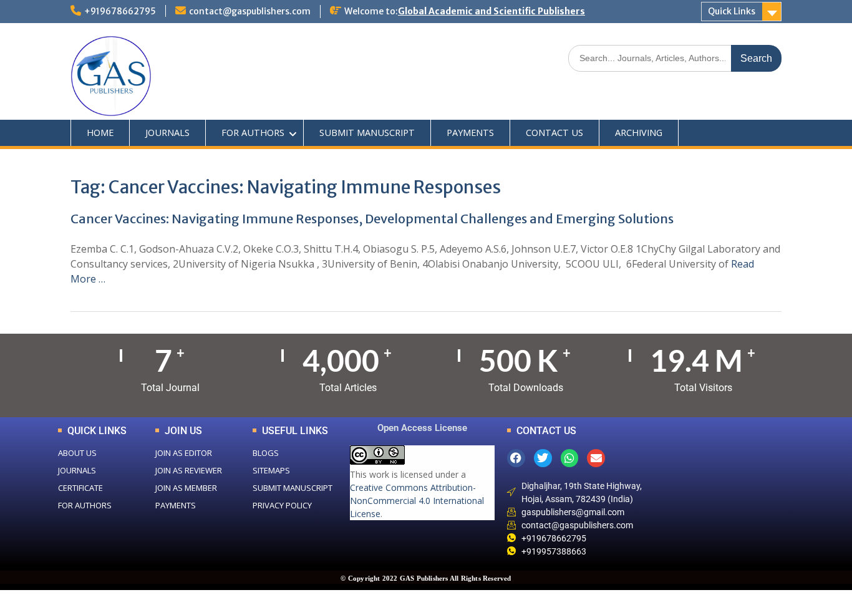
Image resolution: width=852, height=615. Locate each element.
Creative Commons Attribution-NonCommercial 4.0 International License (417, 501)
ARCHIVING (638, 132)
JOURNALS (167, 132)
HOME (100, 132)
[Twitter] (543, 458)
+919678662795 (120, 11)
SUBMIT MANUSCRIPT (367, 132)
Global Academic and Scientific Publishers (491, 11)
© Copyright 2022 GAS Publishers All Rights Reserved (426, 578)
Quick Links (731, 11)
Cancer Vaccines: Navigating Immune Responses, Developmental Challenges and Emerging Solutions (372, 218)
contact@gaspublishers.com (250, 11)
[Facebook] (516, 458)
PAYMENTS (470, 132)
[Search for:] (675, 58)
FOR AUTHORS (252, 132)
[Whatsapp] (570, 458)
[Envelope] (596, 458)
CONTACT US (554, 132)
